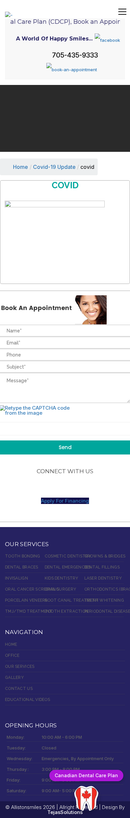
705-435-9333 (75, 55)
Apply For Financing (65, 501)
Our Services (19, 666)
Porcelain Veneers (25, 600)
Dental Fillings (102, 567)
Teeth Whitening (104, 600)
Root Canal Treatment (64, 600)
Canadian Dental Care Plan (86, 775)
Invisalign (16, 578)
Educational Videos (27, 699)
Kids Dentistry (61, 578)
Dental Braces (21, 567)
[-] (9, 11)
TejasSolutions (65, 812)
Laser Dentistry (103, 578)
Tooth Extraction (64, 611)
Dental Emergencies (64, 567)
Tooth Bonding (22, 556)
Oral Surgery (60, 589)
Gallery (14, 677)
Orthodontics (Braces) (104, 589)
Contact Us (19, 688)
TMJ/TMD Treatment (25, 611)
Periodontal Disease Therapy (104, 611)
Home (20, 167)
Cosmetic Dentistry (64, 556)
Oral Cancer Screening (25, 589)
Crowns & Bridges (104, 556)
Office (12, 655)
